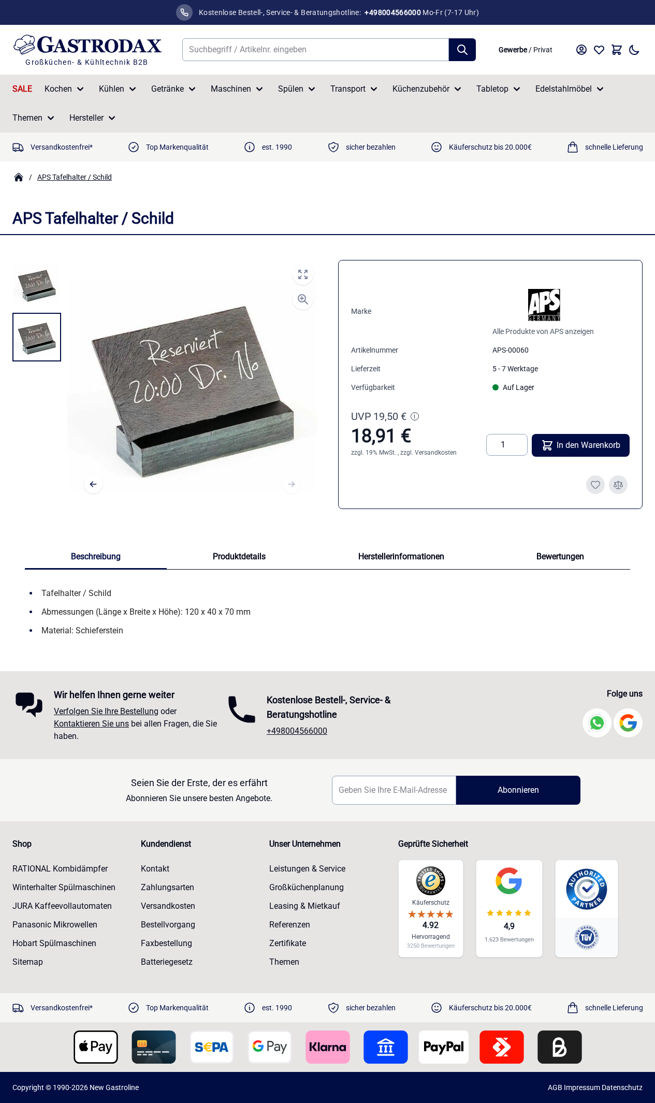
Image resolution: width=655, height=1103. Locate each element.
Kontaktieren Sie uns (91, 724)
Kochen (58, 89)
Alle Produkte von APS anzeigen (543, 331)
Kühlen (111, 89)
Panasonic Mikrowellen (54, 925)
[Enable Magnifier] (303, 299)
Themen (27, 118)
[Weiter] (291, 484)
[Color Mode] (634, 49)
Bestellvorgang (168, 925)
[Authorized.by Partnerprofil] (587, 889)
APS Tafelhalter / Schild (74, 177)
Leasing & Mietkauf (304, 906)
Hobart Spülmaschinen (54, 943)
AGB (555, 1087)
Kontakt (155, 869)
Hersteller (86, 118)
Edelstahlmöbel (563, 89)
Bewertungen (560, 556)
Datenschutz (622, 1087)
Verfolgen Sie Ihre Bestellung (106, 711)
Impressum (582, 1087)
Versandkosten (436, 452)
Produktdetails (239, 556)
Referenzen (289, 925)
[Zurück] (93, 484)
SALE (22, 89)
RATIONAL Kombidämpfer (60, 869)
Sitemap (27, 962)
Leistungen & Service (307, 869)
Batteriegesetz (167, 962)
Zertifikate (287, 943)
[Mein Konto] (581, 49)
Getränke (167, 89)
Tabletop (492, 89)
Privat (542, 50)
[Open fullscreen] (303, 274)
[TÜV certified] (587, 937)
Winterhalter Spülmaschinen (63, 887)
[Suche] (462, 49)
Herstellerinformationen (401, 556)
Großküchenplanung (306, 887)
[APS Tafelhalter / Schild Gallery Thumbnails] (36, 310)
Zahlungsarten (167, 887)
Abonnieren (518, 790)
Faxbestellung (166, 943)
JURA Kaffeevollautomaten (62, 906)
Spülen (290, 89)
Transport (348, 89)
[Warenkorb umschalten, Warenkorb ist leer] (616, 49)
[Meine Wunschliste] (599, 49)
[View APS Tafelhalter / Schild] (36, 284)
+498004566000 (297, 731)
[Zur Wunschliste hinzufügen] (595, 484)
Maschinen (231, 89)
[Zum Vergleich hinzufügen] (618, 484)
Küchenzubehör (420, 89)
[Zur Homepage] (18, 177)
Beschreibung (96, 556)
